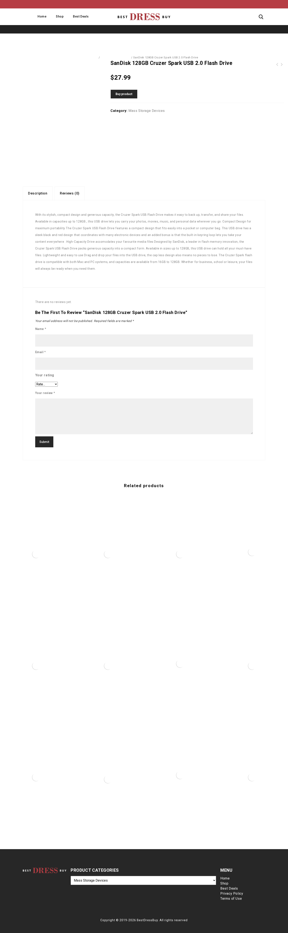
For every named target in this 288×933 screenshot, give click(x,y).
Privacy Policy (231, 893)
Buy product (124, 94)
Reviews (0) (69, 193)
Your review (45, 393)
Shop (59, 16)
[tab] (38, 193)
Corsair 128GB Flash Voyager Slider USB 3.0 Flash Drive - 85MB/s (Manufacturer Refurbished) (277, 64)
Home (42, 16)
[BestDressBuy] (144, 16)
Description (37, 193)
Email (40, 352)
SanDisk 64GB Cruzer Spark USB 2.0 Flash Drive (282, 64)
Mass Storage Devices (116, 57)
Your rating (44, 375)
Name (40, 329)
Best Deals (81, 16)
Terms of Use (231, 899)
